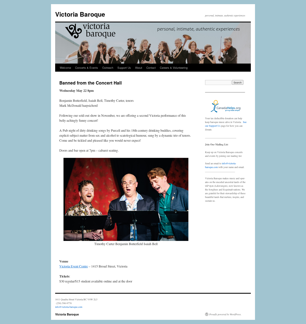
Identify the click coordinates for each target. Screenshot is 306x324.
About (138, 68)
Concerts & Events (86, 68)
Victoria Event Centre (73, 266)
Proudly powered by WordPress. (225, 314)
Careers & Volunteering (174, 68)
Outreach (107, 68)
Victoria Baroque (80, 14)
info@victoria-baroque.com (68, 306)
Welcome (65, 68)
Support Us (124, 68)
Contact (151, 68)
